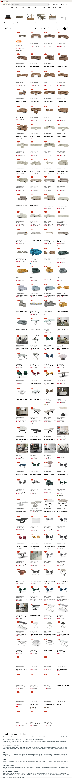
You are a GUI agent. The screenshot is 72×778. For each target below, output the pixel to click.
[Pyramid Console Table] (36, 660)
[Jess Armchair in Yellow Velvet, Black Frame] (50, 374)
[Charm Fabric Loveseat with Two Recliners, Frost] (22, 287)
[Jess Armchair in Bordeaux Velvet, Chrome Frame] (22, 537)
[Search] (48, 4)
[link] (8, 19)
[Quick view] (26, 34)
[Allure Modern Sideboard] (22, 411)
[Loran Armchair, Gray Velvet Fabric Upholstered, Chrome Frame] (36, 572)
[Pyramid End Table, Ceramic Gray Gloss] (50, 625)
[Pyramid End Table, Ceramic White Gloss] (36, 625)
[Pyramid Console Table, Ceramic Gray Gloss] (22, 660)
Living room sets (19, 82)
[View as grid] (64, 28)
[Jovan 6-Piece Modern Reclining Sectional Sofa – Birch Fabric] (36, 215)
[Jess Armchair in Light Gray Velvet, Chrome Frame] (50, 520)
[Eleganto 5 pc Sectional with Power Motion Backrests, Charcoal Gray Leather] (22, 252)
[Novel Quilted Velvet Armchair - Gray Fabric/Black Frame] (62, 495)
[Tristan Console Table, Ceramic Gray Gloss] (63, 607)
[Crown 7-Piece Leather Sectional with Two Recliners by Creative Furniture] (50, 92)
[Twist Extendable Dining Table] (36, 411)
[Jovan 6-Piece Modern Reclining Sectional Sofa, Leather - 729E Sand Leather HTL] (30, 708)
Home (4, 11)
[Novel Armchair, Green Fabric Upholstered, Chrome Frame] (36, 465)
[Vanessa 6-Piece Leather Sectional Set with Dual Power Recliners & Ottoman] (22, 145)
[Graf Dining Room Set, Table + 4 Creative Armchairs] (36, 448)
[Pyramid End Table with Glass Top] (36, 356)
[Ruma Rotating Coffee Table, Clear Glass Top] (50, 321)
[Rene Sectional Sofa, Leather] (50, 695)
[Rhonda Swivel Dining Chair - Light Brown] (47, 404)
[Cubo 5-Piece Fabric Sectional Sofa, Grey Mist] (50, 180)
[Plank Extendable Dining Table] (50, 411)
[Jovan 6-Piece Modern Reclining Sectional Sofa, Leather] (36, 695)
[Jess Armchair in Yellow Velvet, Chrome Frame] (36, 537)
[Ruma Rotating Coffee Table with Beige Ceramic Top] (36, 502)
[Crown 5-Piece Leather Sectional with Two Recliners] (63, 74)
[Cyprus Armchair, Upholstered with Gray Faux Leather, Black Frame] (63, 465)
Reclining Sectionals (34, 43)
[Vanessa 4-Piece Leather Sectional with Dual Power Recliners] (22, 162)
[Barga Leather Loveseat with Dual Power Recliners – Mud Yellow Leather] (63, 57)
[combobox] (30, 4)
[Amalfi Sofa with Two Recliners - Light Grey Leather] (44, 314)
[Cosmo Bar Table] (63, 411)
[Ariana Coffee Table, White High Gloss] (22, 391)
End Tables (32, 364)
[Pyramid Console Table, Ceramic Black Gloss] (50, 660)
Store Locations (67, 1)
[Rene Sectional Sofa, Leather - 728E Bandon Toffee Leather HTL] (45, 707)
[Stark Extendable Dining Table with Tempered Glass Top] (22, 339)
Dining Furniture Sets (48, 455)
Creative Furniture (20, 44)
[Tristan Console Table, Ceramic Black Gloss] (22, 625)
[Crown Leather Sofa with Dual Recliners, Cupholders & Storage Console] (63, 110)
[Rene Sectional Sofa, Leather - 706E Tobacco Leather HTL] (47, 707)
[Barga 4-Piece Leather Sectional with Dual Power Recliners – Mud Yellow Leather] (36, 57)
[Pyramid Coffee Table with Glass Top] (22, 356)
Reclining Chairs (47, 117)
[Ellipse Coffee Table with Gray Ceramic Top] (63, 502)
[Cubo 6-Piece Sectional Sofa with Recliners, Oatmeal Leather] (50, 232)
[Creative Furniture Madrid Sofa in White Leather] (22, 714)
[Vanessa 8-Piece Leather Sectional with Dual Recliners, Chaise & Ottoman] (63, 127)
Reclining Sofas (60, 117)
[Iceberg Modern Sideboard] (63, 391)
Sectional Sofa (19, 45)
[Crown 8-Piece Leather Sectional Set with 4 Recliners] (36, 92)
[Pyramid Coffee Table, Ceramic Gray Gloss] (36, 642)
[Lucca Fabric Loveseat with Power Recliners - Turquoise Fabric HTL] (30, 263)
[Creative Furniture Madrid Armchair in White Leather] (50, 714)
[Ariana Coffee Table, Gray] (50, 677)
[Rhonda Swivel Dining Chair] (50, 391)
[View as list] (67, 28)
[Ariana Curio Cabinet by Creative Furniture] (63, 695)
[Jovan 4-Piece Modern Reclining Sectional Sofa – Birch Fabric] (50, 215)
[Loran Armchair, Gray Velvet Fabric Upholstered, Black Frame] (50, 572)
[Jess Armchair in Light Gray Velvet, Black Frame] (63, 520)
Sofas (58, 187)
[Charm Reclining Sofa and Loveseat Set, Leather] (63, 287)
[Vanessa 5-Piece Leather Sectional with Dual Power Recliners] (36, 145)
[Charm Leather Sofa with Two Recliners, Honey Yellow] (22, 270)
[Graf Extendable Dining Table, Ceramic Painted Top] (22, 555)
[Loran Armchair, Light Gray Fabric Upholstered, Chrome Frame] (63, 555)
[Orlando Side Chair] (22, 695)
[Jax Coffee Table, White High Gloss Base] (63, 321)
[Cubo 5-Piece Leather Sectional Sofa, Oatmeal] (36, 180)
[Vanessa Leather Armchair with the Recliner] (50, 162)
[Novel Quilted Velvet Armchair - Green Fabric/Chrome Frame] (57, 495)
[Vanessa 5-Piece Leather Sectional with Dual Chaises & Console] (50, 145)
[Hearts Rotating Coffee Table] (63, 677)
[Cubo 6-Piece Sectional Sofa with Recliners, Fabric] (63, 232)
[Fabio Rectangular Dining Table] (36, 321)
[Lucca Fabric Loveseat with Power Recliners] (36, 252)
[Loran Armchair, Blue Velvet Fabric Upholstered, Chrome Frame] (50, 590)
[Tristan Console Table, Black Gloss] (22, 607)
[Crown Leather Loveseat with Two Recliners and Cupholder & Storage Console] (22, 127)
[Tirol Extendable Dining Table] (50, 430)
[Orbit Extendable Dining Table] (22, 430)
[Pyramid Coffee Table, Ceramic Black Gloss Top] (50, 642)
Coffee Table (46, 473)
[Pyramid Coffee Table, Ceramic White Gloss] (22, 642)
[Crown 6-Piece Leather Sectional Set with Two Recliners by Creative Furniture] (36, 110)
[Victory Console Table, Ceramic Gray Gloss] (22, 677)
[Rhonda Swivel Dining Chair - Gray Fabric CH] (45, 404)
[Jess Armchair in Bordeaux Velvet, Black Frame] (36, 374)
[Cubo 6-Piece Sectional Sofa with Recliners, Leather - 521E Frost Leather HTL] (21, 50)
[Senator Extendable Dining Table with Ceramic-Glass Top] (36, 430)
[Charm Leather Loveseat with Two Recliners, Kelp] (36, 270)
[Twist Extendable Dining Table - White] (30, 423)
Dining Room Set (19, 455)
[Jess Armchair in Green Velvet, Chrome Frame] (50, 339)
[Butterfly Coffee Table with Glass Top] (36, 391)
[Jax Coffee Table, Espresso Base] (63, 339)
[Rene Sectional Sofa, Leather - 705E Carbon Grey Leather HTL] (49, 707)
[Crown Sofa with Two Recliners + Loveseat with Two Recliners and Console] (22, 74)
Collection (8, 11)
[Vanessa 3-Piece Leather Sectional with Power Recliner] (36, 162)
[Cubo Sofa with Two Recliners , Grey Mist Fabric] (63, 180)
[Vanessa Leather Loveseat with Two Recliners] (63, 162)
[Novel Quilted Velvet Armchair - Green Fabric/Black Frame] (59, 495)
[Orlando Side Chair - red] (17, 706)
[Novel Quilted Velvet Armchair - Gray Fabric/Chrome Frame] (61, 495)
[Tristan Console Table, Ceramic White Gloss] (50, 607)
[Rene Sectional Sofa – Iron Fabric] (22, 232)
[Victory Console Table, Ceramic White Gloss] (63, 660)
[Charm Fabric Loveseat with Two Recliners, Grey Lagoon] (63, 270)
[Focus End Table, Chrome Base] (50, 465)
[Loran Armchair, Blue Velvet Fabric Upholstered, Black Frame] (63, 590)
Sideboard (59, 399)
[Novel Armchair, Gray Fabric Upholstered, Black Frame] (22, 483)
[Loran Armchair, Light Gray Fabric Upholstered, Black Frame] (50, 555)
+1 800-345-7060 (5, 1)
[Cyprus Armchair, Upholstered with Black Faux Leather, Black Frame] (50, 537)
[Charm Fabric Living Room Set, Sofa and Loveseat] (36, 303)
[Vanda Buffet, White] (36, 520)
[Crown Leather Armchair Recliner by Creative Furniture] (50, 110)
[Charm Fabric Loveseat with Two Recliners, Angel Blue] (36, 287)
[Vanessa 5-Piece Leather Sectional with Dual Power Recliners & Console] (63, 145)
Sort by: (45, 28)
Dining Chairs (46, 346)
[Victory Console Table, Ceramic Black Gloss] (36, 677)
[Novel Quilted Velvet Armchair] (63, 483)
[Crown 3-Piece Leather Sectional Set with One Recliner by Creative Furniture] (22, 110)
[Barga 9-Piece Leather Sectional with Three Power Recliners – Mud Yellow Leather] (36, 35)
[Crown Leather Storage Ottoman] (22, 92)
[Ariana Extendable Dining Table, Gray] (22, 520)
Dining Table (18, 346)
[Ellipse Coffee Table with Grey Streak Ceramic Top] (50, 502)
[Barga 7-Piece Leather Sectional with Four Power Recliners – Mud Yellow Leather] (50, 35)
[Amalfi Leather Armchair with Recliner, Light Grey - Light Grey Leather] (17, 314)
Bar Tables (59, 418)
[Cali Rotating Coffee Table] (36, 607)
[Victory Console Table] (36, 339)
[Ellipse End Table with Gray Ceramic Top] (63, 572)
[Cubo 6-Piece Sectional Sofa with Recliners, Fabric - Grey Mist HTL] (57, 245)
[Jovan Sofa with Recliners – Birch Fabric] (63, 197)
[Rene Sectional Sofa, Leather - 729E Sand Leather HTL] (44, 707)
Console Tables (33, 562)
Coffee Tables (46, 329)
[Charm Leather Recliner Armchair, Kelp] (50, 483)
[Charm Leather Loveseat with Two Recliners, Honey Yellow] (63, 303)
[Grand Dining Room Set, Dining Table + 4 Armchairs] (22, 448)
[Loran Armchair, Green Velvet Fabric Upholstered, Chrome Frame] (36, 590)
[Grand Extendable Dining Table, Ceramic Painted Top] (63, 374)
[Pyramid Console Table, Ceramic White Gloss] (63, 642)
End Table (59, 580)
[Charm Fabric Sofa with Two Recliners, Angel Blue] (50, 287)
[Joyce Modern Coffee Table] (63, 356)
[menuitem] (12, 8)
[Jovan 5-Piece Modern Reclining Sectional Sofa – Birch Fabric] (63, 215)
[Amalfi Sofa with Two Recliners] (50, 303)
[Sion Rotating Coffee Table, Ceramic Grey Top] (22, 502)
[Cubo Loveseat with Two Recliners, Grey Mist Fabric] (22, 197)
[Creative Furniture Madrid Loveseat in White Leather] (36, 714)
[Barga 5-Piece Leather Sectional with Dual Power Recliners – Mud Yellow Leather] (22, 57)
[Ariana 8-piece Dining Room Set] (63, 430)
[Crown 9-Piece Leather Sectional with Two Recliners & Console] (36, 74)
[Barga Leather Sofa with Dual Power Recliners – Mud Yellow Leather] (50, 57)
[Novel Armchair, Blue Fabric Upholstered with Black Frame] (50, 356)
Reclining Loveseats (20, 135)
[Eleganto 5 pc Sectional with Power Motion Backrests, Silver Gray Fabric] (36, 232)
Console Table (33, 346)
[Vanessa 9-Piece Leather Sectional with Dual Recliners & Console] (50, 127)
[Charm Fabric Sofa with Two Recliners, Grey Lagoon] (22, 321)
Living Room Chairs (47, 722)
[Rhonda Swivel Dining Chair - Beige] (44, 404)
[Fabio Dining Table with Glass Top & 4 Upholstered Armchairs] (50, 448)
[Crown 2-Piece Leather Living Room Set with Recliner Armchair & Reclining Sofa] (50, 252)
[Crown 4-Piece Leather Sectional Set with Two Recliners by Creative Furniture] (63, 92)
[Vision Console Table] (36, 555)
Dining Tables (32, 418)
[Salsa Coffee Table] (22, 572)
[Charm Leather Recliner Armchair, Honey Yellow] (50, 270)
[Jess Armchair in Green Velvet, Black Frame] (22, 374)
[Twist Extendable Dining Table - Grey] (32, 423)
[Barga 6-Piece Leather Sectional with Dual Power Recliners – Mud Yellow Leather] (63, 35)
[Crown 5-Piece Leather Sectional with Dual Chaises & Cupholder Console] (50, 74)
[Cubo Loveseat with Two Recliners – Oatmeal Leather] (50, 197)
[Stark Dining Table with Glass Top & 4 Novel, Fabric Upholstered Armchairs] (63, 448)
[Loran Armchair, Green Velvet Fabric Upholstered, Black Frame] (22, 590)
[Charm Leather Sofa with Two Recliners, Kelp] (63, 252)
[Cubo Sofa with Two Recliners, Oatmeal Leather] (36, 197)
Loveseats (46, 205)
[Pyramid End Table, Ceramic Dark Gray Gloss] (63, 625)
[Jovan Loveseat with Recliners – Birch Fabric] (22, 215)
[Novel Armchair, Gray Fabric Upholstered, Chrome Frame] (36, 483)
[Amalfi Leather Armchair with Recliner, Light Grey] (22, 303)
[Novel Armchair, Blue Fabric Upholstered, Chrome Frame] (22, 465)
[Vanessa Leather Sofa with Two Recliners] (22, 180)
